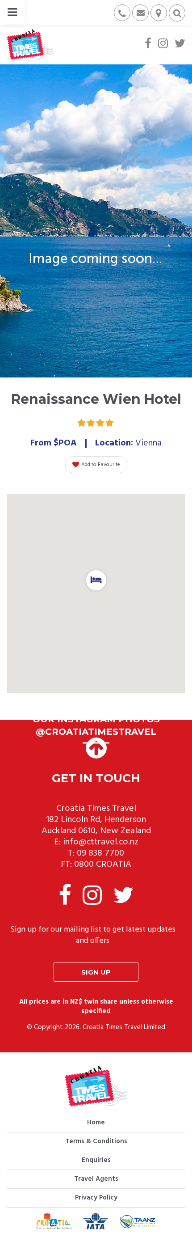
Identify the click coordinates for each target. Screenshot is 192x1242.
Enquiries (96, 1160)
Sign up (96, 972)
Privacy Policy (96, 1197)
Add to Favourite (100, 464)
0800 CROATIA (102, 864)
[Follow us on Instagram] (163, 44)
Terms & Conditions (96, 1141)
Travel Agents (96, 1179)
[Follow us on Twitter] (180, 44)
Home (96, 1122)
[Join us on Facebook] (148, 44)
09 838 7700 (100, 853)
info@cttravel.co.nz (100, 842)
